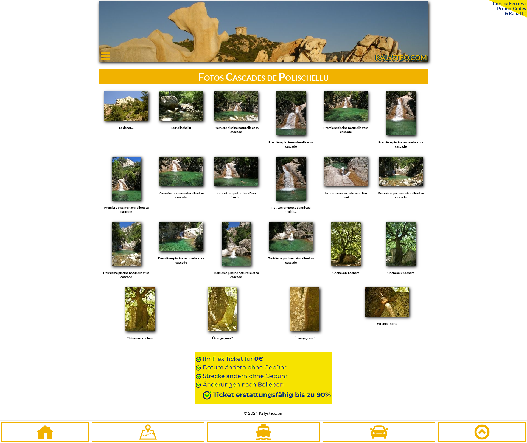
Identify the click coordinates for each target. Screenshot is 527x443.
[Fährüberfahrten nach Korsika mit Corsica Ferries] (263, 375)
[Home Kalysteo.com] (45, 432)
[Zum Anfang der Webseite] (482, 432)
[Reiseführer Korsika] (148, 432)
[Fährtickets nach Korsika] (263, 432)
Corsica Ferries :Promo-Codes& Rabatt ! (509, 8)
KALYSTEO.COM (401, 57)
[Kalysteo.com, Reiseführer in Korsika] (263, 60)
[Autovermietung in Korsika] (379, 432)
